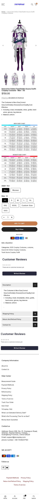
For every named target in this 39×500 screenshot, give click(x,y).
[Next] (35, 45)
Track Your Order (8, 402)
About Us (5, 366)
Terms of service (7, 399)
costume (30, 247)
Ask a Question (7, 243)
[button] (19, 273)
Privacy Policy (6, 388)
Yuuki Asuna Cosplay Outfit (11, 252)
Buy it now (19, 229)
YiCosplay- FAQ (7, 409)
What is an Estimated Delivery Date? (14, 413)
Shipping (5, 98)
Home (3, 11)
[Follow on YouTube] (7, 467)
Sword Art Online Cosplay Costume (14, 250)
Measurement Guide (8, 381)
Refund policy (6, 392)
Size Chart (5, 406)
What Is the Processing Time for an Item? (16, 416)
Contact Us (5, 369)
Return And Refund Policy (12, 481)
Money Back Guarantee (10, 420)
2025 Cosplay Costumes (18, 247)
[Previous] (3, 45)
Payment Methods (8, 385)
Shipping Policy (7, 395)
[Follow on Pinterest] (3, 467)
